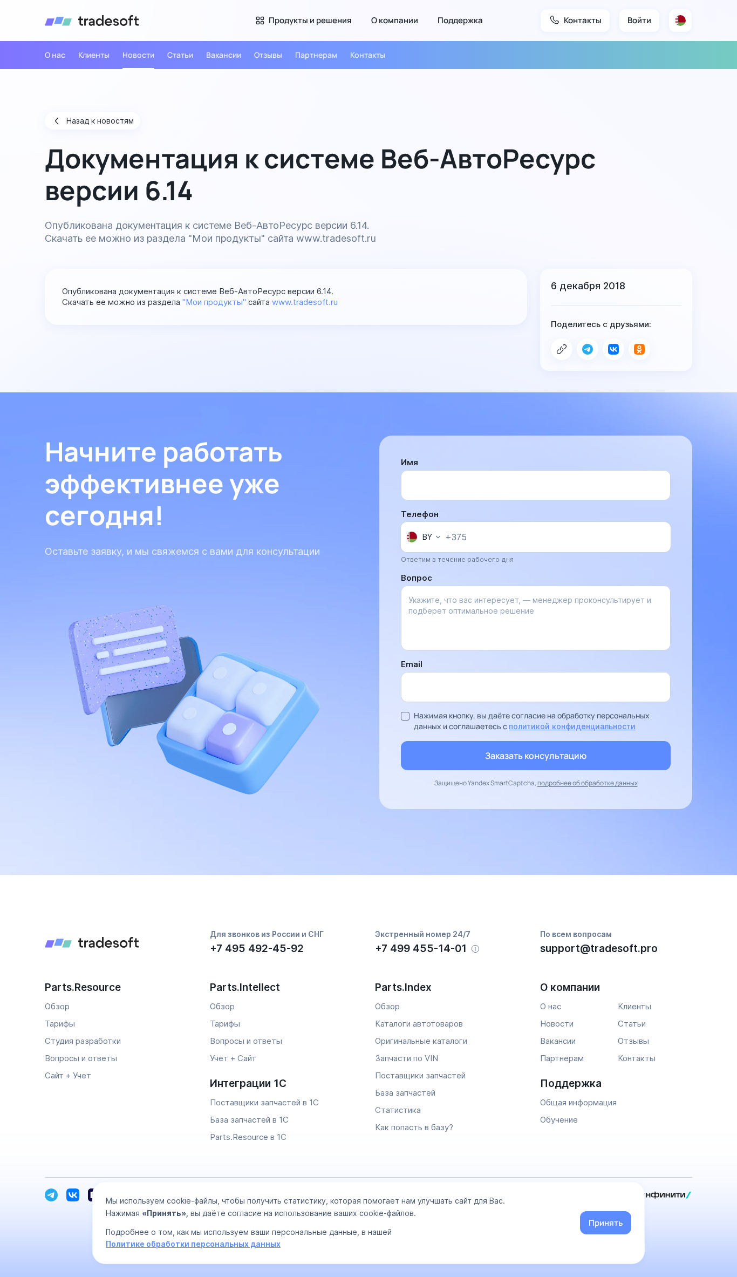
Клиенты (94, 55)
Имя (409, 462)
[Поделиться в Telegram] (587, 349)
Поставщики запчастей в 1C (264, 1102)
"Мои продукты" (226, 238)
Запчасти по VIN (406, 1058)
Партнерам (316, 55)
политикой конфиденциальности (572, 726)
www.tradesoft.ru (336, 238)
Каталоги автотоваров (419, 1023)
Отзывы (268, 55)
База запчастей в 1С (249, 1120)
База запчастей (405, 1093)
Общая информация (578, 1102)
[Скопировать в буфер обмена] (561, 349)
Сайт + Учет (68, 1075)
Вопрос (416, 578)
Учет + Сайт (233, 1058)
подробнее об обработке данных (587, 782)
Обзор (57, 1006)
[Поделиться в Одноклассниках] (639, 349)
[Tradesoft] (92, 20)
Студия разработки (83, 1041)
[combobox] (423, 537)
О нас (55, 55)
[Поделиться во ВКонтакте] (613, 349)
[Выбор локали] (680, 20)
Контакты (367, 55)
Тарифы (60, 1023)
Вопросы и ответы (81, 1058)
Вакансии (223, 55)
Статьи (180, 55)
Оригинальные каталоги (421, 1041)
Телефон (420, 514)
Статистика (398, 1110)
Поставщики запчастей (420, 1075)
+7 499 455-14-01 (421, 948)
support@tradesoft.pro (599, 948)
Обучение (559, 1120)
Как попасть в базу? (414, 1127)
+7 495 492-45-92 (257, 948)
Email (411, 664)
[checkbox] (405, 716)
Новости (138, 55)
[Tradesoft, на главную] (121, 944)
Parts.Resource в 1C (248, 1137)
